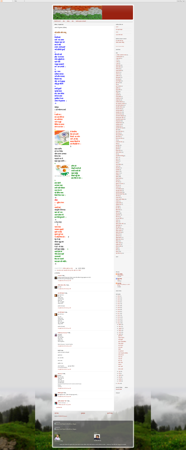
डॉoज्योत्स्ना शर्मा (60, 270)
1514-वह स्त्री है (120, 275)
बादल (117, 162)
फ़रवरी (120, 379)
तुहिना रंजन (76, 270)
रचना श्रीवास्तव (119, 188)
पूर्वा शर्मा (117, 148)
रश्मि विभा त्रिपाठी (119, 192)
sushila (59, 275)
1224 (117, 26)
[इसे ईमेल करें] (78, 268)
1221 (117, 32)
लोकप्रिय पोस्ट (118, 204)
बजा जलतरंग (120, 345)
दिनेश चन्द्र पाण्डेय (119, 138)
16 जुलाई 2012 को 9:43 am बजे (64, 388)
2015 (118, 317)
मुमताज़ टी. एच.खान (119, 183)
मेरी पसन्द (117, 185)
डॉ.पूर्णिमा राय (118, 98)
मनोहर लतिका (120, 343)
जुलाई (120, 334)
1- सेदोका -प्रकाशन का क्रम (121, 54)
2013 (118, 321)
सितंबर (120, 330)
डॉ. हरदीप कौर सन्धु (119, 40)
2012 (118, 322)
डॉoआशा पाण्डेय (119, 108)
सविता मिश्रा (118, 225)
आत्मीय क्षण (118, 75)
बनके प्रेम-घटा (121, 354)
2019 (118, 309)
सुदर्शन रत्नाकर (118, 228)
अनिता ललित (118, 67)
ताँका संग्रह (118, 133)
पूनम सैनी (117, 147)
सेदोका (68, 21)
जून (119, 371)
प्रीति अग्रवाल (118, 152)
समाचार (117, 220)
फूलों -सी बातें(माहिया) (122, 341)
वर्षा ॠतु (117, 206)
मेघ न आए (120, 360)
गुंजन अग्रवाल (118, 86)
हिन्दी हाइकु (119, 278)
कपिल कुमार (118, 77)
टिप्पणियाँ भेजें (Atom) (63, 416)
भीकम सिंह (118, 168)
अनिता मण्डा (118, 65)
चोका (73, 21)
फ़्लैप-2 (117, 159)
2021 (118, 305)
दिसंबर (120, 324)
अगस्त (120, 332)
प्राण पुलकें (120, 347)
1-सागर (117, 63)
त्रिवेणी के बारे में (57, 21)
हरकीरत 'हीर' (118, 244)
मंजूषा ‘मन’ (118, 173)
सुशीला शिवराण (118, 237)
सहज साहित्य (119, 274)
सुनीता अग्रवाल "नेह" (62, 401)
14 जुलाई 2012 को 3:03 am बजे (64, 280)
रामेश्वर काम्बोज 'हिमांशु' (120, 42)
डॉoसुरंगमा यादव (119, 122)
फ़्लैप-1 (117, 157)
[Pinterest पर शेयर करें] (84, 268)
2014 (118, 319)
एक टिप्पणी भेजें (59, 407)
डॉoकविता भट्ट (119, 112)
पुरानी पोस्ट (110, 413)
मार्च (119, 377)
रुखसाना (117, 201)
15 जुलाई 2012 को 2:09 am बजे (64, 307)
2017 (118, 313)
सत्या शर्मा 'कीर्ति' (119, 218)
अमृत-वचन (118, 72)
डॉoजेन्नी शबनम (119, 114)
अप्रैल (120, 375)
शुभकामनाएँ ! (118, 214)
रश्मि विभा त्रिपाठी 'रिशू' (120, 194)
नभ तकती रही (120, 351)
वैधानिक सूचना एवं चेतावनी (81, 21)
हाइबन (117, 251)
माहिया (117, 176)
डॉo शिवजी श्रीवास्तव (120, 105)
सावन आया (120, 356)
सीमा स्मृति (118, 227)
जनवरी (120, 381)
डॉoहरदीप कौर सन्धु (67, 270)
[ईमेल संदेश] (76, 268)
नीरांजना (119, 364)
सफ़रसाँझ (119, 283)
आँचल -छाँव (120, 362)
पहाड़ (117, 143)
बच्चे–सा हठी (120, 369)
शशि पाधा (117, 213)
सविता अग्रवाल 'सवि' (120, 223)
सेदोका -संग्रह (118, 242)
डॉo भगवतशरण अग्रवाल (120, 103)
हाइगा (117, 249)
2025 (118, 298)
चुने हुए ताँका (118, 89)
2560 (118, 279)
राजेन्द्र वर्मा (118, 197)
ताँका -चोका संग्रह (119, 131)
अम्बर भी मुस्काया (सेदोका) (123, 353)
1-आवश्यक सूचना (119, 56)
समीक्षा (117, 221)
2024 (118, 300)
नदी (116, 140)
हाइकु (117, 248)
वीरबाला (117, 211)
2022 (118, 303)
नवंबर (120, 326)
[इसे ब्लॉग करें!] (80, 268)
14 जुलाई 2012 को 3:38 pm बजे (64, 288)
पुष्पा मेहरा (117, 145)
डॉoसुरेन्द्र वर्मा (118, 124)
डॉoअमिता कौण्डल (119, 107)
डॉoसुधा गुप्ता (118, 120)
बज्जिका (117, 161)
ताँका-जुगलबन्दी (118, 134)
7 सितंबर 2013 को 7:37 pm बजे (64, 404)
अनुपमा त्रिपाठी (118, 70)
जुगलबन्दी (117, 94)
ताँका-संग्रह (118, 136)
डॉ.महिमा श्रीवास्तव (119, 101)
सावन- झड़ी (120, 366)
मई (119, 373)
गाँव (116, 84)
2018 (118, 311)
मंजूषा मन (117, 171)
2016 (118, 315)
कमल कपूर (118, 79)
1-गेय (117, 60)
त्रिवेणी (58, 8)
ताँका (64, 21)
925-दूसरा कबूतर (119, 29)
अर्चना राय (118, 74)
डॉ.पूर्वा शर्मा (118, 100)
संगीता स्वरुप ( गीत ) (62, 285)
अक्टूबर (120, 328)
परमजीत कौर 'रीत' (119, 141)
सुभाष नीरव (118, 234)
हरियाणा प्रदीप (118, 246)
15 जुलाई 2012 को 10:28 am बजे (64, 346)
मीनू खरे (117, 180)
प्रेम (116, 154)
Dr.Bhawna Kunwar (62, 332)
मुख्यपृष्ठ (83, 413)
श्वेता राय (117, 216)
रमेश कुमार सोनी (119, 190)
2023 (118, 301)
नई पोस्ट (56, 413)
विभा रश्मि (117, 207)
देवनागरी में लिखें (119, 389)
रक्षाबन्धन (117, 187)
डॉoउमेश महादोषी (119, 110)
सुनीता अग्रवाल (118, 230)
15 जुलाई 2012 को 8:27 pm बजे (64, 369)
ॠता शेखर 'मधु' (119, 253)
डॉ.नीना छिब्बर (118, 96)
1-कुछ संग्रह (118, 58)
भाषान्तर (117, 166)
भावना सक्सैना (118, 164)
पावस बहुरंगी (120, 339)
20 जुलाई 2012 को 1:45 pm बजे (64, 396)
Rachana (60, 373)
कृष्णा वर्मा (117, 82)
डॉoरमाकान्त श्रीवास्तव (120, 115)
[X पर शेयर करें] (81, 268)
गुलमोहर (117, 87)
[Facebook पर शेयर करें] (83, 268)
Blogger (119, 444)
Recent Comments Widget (120, 46)
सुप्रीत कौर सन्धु (119, 232)
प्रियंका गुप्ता (60, 392)
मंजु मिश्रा (117, 169)
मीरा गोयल (118, 181)
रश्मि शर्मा (117, 195)
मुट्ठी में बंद (120, 335)
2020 (118, 307)
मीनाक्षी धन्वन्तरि (118, 178)
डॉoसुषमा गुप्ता (118, 126)
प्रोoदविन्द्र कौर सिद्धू (120, 155)
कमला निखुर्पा (118, 80)
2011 (118, 383)
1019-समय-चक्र (119, 34)
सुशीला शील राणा (119, 239)
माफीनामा (117, 174)
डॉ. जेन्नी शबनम (61, 293)
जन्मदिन (117, 93)
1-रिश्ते (117, 61)
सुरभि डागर (118, 235)
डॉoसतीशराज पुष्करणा (120, 119)
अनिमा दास (118, 68)
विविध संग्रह (118, 209)
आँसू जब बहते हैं (121, 337)
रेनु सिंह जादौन (118, 202)
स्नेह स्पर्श (120, 358)
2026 (118, 296)
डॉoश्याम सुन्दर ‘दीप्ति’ (120, 117)
